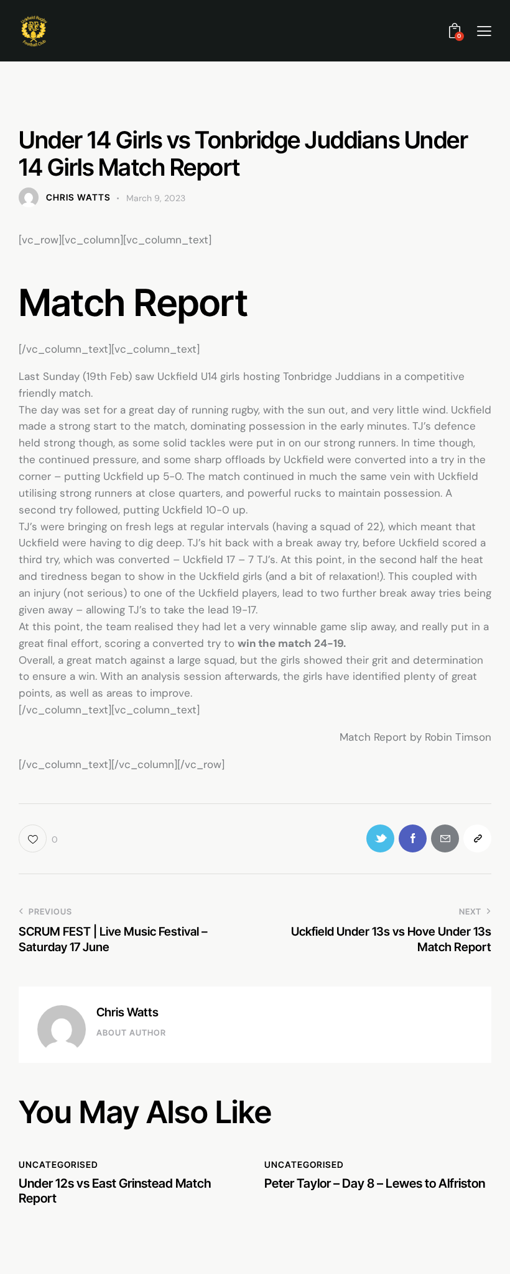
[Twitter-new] (380, 838)
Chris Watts (127, 1012)
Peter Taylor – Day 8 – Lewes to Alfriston (374, 1183)
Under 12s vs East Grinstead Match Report (115, 1191)
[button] (484, 30)
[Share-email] (445, 838)
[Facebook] (413, 838)
